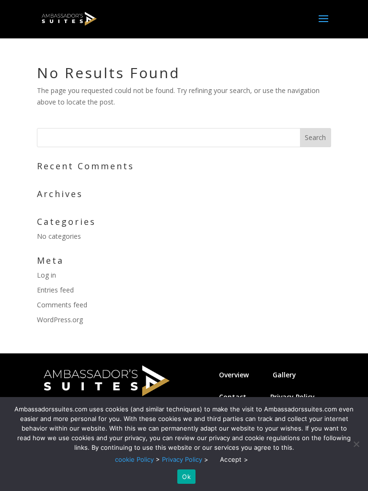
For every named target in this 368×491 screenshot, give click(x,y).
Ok (186, 476)
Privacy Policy (182, 459)
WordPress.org (60, 319)
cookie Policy (134, 459)
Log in (46, 275)
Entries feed (55, 289)
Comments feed (62, 304)
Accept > (234, 459)
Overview (234, 374)
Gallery (284, 374)
